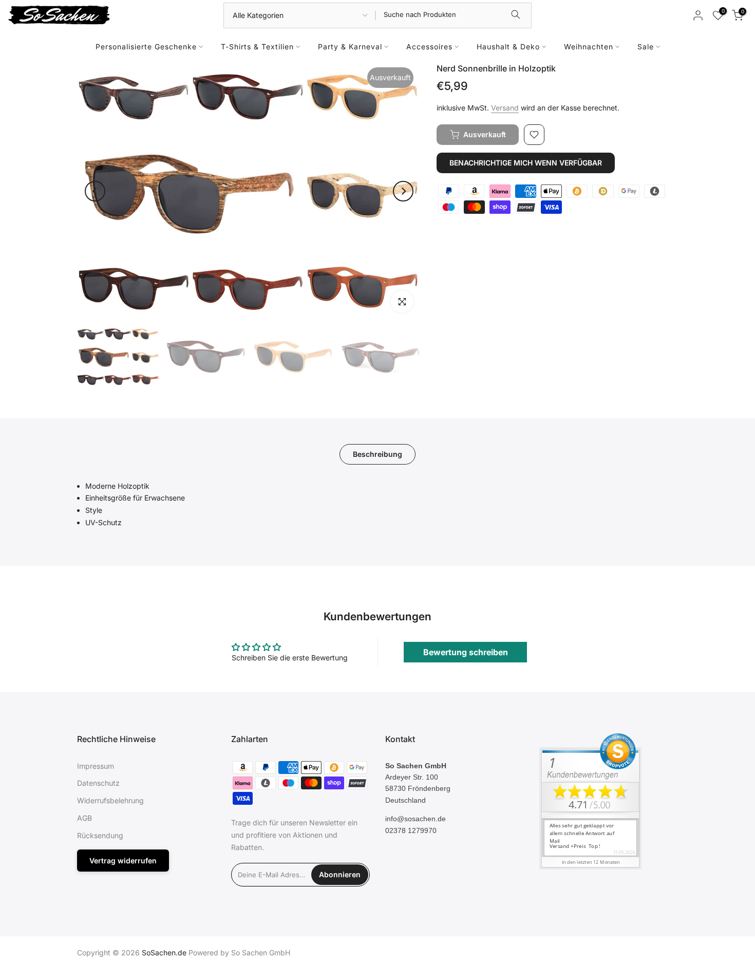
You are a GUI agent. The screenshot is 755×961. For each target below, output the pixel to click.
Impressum (95, 766)
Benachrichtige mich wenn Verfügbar (525, 162)
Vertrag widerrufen (123, 860)
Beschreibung (377, 453)
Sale (645, 46)
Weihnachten (588, 46)
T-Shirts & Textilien (257, 46)
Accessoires (429, 46)
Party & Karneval (350, 46)
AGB (84, 818)
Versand (505, 107)
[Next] (403, 191)
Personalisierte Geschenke (146, 46)
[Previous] (95, 191)
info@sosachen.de (415, 819)
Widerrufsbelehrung (110, 800)
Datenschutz (98, 783)
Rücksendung (100, 835)
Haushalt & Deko (508, 46)
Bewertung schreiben (465, 652)
